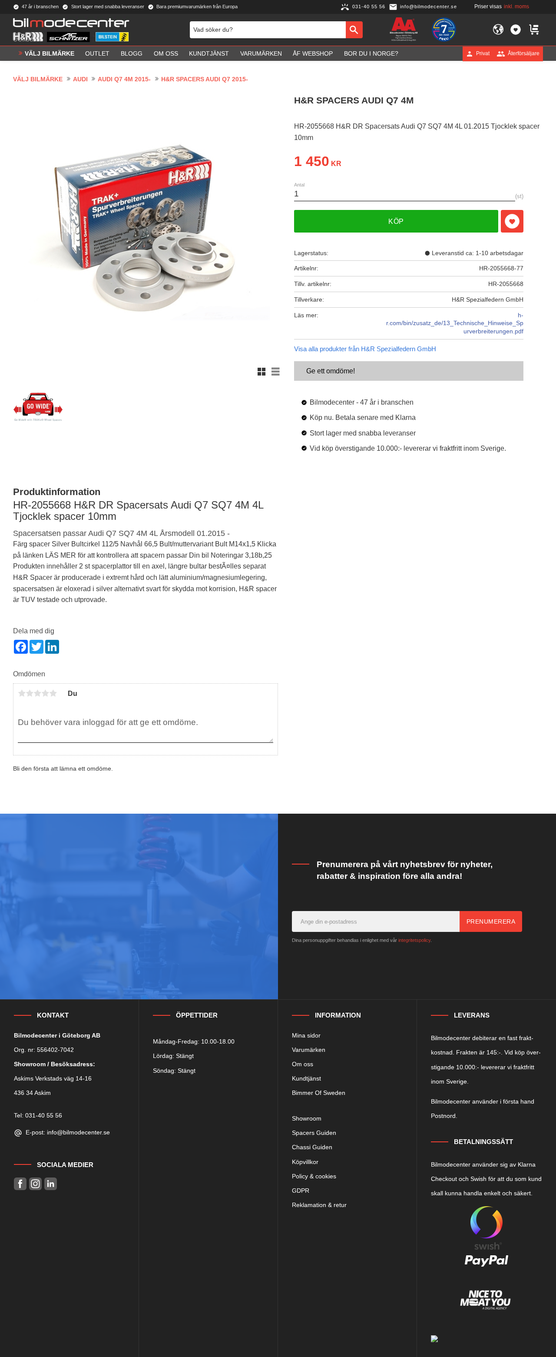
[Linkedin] (50, 1183)
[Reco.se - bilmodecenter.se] (444, 29)
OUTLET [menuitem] (97, 53)
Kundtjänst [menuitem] (209, 53)
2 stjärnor (29, 693)
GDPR (300, 1190)
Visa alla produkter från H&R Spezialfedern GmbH (365, 349)
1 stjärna (22, 693)
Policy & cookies (314, 1176)
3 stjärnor (37, 693)
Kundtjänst (306, 1078)
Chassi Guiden (312, 1147)
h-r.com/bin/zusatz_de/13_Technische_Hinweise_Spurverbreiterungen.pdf (454, 323)
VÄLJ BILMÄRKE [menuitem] (49, 53)
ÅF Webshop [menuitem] (313, 53)
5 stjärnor (53, 693)
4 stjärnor (45, 693)
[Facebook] (20, 1183)
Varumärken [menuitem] (261, 53)
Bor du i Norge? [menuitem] (371, 53)
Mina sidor (306, 1035)
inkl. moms (516, 6)
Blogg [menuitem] (131, 53)
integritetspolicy (414, 940)
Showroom (306, 1118)
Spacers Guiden (314, 1132)
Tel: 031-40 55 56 (38, 1115)
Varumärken (308, 1049)
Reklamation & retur (319, 1204)
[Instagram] (35, 1183)
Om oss (302, 1064)
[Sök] (354, 29)
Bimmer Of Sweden (318, 1092)
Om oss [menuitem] (166, 53)
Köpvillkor (305, 1161)
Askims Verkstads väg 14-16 (53, 1078)
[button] (516, 29)
